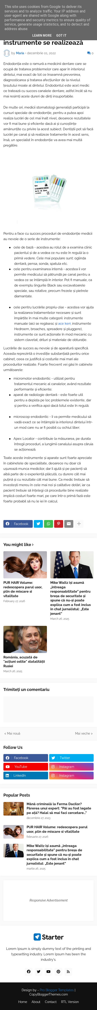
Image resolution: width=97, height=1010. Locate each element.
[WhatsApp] (48, 524)
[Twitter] (38, 524)
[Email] (68, 524)
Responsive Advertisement (49, 900)
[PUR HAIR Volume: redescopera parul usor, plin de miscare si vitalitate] (25, 564)
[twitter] (38, 972)
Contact (51, 1002)
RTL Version (70, 1002)
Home (22, 1002)
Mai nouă (13, 733)
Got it (61, 35)
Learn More (42, 35)
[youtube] (48, 972)
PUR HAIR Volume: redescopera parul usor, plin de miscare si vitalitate (22, 589)
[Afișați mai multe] (78, 524)
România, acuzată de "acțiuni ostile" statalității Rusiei (24, 661)
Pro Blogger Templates (57, 990)
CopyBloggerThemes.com (48, 994)
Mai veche (82, 733)
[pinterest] (58, 972)
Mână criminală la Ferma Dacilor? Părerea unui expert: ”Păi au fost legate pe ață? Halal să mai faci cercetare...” (59, 808)
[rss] (68, 972)
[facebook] (28, 972)
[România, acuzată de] (25, 639)
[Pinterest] (58, 524)
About (36, 1002)
